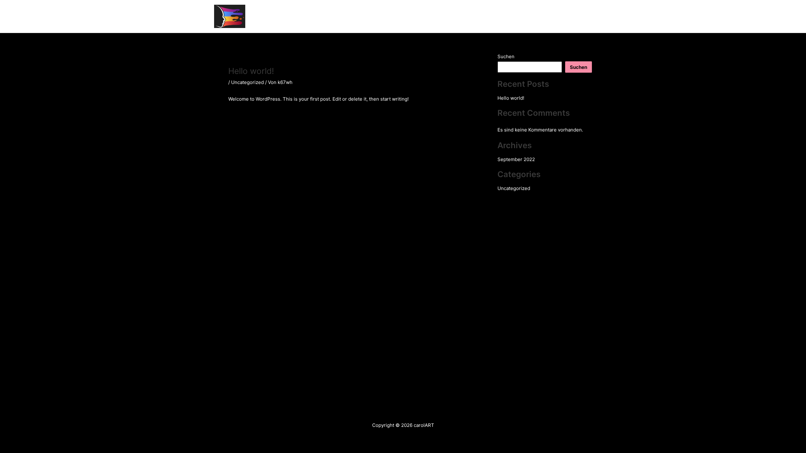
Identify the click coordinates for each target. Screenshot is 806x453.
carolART (274, 16)
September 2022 (516, 159)
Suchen (505, 56)
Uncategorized (247, 82)
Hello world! (510, 98)
